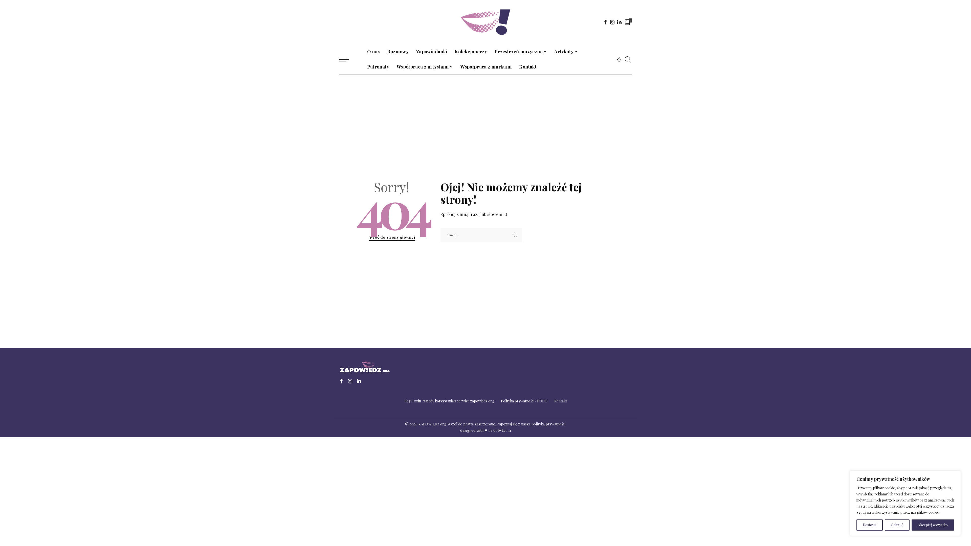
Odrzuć (897, 524)
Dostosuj (869, 524)
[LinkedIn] (619, 22)
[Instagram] (612, 22)
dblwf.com (502, 430)
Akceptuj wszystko (933, 524)
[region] (905, 503)
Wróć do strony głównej (392, 237)
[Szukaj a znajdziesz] (628, 59)
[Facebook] (605, 22)
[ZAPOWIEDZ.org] (485, 22)
